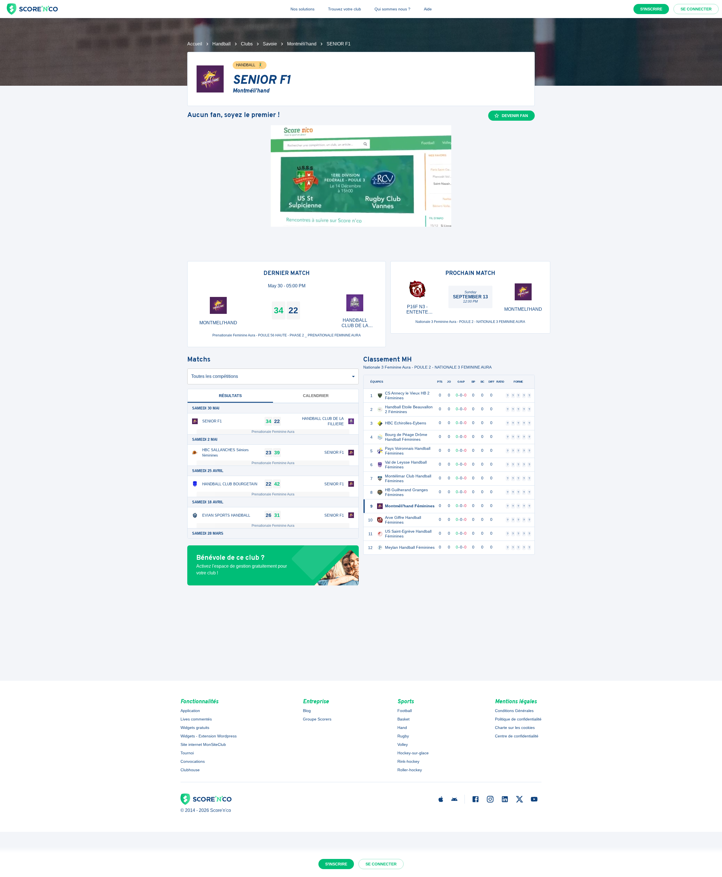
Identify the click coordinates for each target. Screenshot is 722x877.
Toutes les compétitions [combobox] (214, 376)
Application (190, 710)
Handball (221, 43)
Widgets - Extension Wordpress (208, 736)
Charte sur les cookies (515, 727)
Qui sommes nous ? (392, 9)
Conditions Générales (514, 710)
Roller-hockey (409, 770)
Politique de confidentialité (518, 719)
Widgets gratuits (194, 727)
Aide (428, 9)
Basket (403, 719)
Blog (307, 710)
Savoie (270, 43)
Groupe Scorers (317, 719)
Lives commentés (196, 719)
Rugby (403, 736)
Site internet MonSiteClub (203, 744)
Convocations (192, 761)
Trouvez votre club (344, 9)
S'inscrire (651, 9)
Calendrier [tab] (316, 395)
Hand (402, 727)
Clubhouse (190, 770)
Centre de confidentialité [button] (516, 736)
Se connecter (696, 9)
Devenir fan (515, 115)
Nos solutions (302, 9)
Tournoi (187, 753)
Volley (402, 744)
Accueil (194, 43)
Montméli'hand (301, 43)
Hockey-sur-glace (413, 753)
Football (404, 710)
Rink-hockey (408, 761)
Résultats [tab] (230, 395)
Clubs (247, 43)
